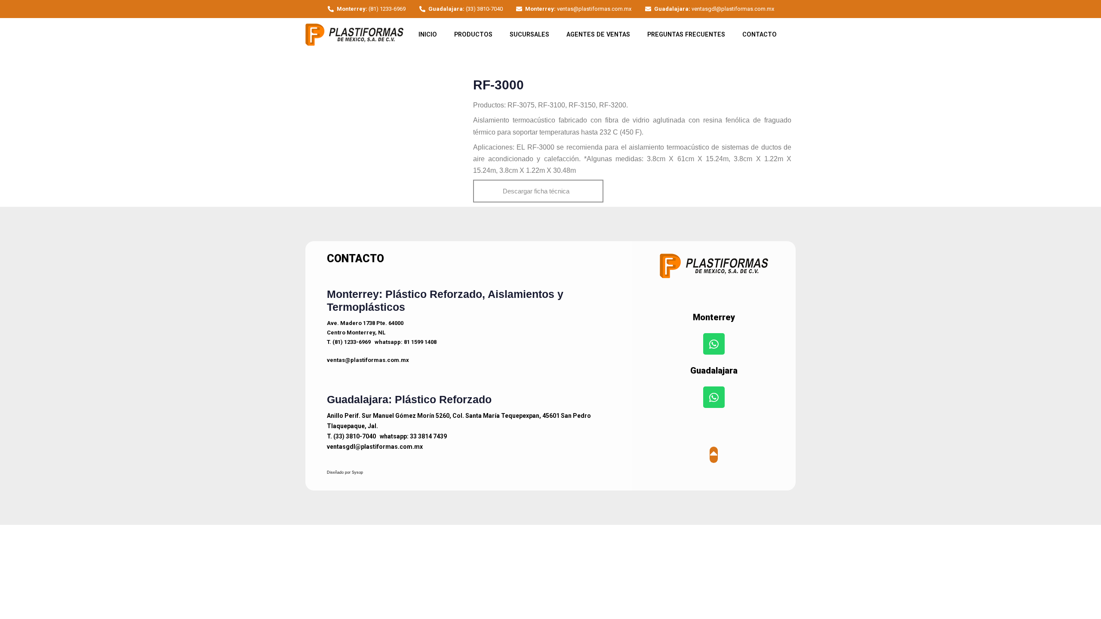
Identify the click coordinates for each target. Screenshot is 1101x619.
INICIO (427, 34)
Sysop (357, 472)
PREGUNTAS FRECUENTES (686, 34)
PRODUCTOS (473, 34)
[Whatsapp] (714, 344)
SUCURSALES (529, 34)
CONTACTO (759, 34)
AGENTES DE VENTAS (598, 34)
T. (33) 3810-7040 (351, 436)
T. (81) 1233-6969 (349, 342)
